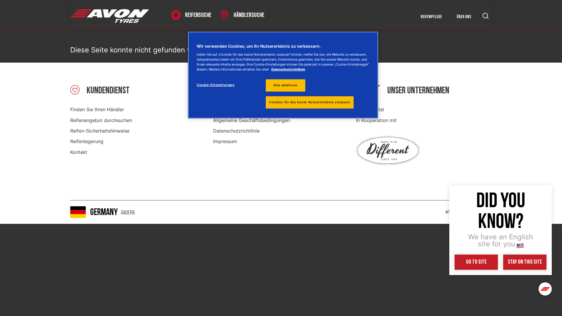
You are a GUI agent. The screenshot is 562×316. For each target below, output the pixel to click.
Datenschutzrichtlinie (236, 131)
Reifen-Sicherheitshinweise (99, 131)
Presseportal (370, 109)
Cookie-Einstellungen (215, 85)
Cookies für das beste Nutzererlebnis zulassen (309, 102)
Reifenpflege (431, 17)
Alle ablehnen (285, 85)
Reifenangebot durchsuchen (101, 120)
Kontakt (78, 152)
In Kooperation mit (376, 120)
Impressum (225, 141)
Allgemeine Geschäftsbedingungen (251, 120)
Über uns (464, 17)
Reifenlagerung (86, 141)
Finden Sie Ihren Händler (97, 109)
